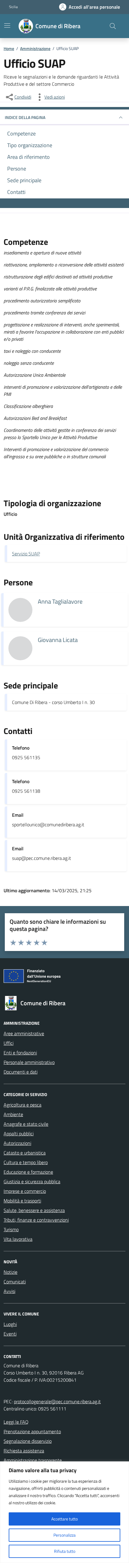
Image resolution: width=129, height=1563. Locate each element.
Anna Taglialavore (60, 601)
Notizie (10, 1272)
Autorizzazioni (17, 1143)
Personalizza (64, 1535)
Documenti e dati (21, 1071)
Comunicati (15, 1281)
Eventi (10, 1333)
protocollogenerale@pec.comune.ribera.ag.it (57, 1401)
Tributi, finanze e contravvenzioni (36, 1219)
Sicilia (13, 7)
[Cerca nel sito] (113, 26)
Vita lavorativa (18, 1239)
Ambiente (13, 1114)
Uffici (9, 1043)
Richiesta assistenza (24, 1450)
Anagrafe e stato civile (26, 1124)
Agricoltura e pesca (22, 1104)
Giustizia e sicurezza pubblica (32, 1181)
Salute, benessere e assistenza (34, 1210)
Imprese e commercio (25, 1191)
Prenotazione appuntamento (32, 1431)
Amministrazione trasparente (33, 1460)
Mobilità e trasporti (22, 1200)
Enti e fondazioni (20, 1052)
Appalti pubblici (19, 1133)
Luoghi (10, 1324)
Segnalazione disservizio (28, 1441)
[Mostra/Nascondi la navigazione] (7, 25)
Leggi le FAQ (16, 1421)
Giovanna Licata (58, 639)
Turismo (11, 1229)
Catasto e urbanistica (25, 1152)
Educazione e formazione (28, 1171)
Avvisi (9, 1291)
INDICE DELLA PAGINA (25, 117)
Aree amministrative (24, 1033)
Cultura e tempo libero (26, 1162)
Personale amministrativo (29, 1062)
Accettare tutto (64, 1519)
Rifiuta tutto (64, 1551)
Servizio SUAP (26, 553)
